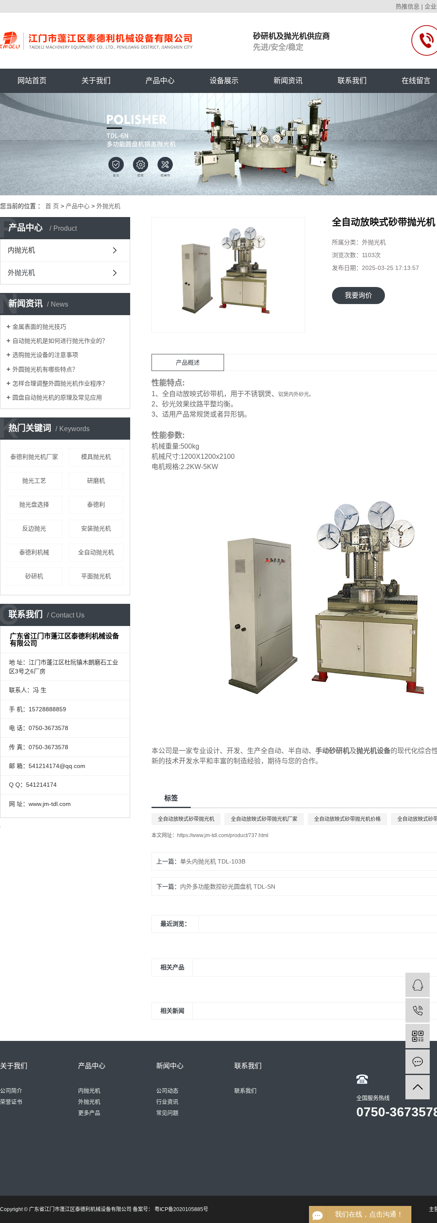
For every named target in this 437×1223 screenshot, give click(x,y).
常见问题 (167, 1113)
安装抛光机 (96, 528)
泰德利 (96, 504)
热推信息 (408, 6)
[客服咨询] (417, 985)
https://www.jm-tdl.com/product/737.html (222, 835)
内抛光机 (21, 250)
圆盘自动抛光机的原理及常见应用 (57, 397)
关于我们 (96, 81)
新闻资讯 (288, 81)
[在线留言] (417, 1061)
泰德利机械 (34, 552)
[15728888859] (417, 1010)
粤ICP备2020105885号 (181, 1209)
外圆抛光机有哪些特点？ (45, 369)
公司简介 (11, 1090)
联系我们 (352, 81)
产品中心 (160, 81)
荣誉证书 (11, 1101)
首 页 (52, 206)
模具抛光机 (96, 456)
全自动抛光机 (96, 552)
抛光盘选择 (34, 504)
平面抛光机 (96, 576)
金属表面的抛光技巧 (39, 326)
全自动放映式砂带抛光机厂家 (264, 819)
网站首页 (32, 81)
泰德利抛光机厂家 (34, 456)
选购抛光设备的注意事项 (45, 354)
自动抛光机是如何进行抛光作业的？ (60, 340)
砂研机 (34, 576)
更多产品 (89, 1113)
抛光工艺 (34, 480)
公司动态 (167, 1090)
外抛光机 (108, 206)
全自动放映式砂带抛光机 (186, 819)
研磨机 (96, 480)
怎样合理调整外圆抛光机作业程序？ (60, 383)
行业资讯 (167, 1101)
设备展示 (224, 81)
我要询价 (358, 295)
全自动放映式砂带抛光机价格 (347, 819)
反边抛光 (34, 528)
